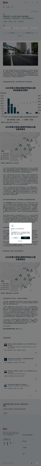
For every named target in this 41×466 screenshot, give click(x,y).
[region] (20, 233)
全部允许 (25, 237)
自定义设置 (20, 241)
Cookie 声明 (21, 234)
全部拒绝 (15, 237)
